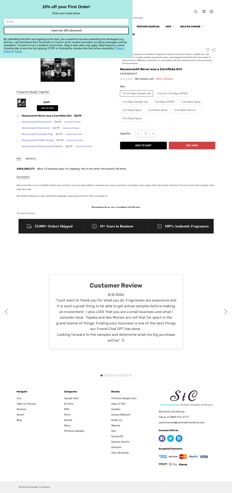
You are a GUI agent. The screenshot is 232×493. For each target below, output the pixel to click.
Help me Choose (190, 26)
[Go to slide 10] (6, 312)
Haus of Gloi (118, 403)
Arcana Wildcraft (121, 414)
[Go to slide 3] (108, 375)
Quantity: (125, 133)
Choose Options (72, 122)
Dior (113, 431)
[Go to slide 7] (121, 375)
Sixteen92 (117, 436)
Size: (122, 86)
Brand (20, 414)
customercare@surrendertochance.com (182, 422)
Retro (67, 414)
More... (67, 425)
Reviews (21, 409)
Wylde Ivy (116, 420)
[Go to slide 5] (114, 375)
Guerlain (115, 409)
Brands (68, 420)
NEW (66, 409)
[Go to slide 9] (127, 375)
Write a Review (164, 78)
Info (169, 26)
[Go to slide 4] (111, 375)
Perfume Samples (148, 26)
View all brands (120, 452)
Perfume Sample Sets (124, 398)
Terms (18, 51)
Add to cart (47, 108)
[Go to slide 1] (102, 375)
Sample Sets (71, 398)
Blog (19, 420)
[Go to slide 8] (124, 375)
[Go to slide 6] (118, 375)
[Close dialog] (129, 3)
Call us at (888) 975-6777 (174, 417)
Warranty (31, 158)
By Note (69, 403)
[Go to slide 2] (225, 312)
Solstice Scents (120, 441)
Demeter (116, 447)
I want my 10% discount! (66, 30)
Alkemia (115, 425)
